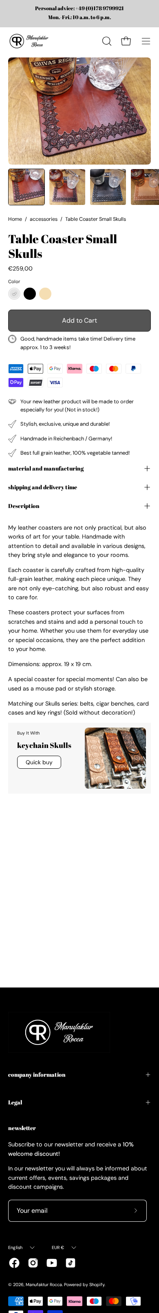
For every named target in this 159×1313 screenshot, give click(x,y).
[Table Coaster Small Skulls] (26, 187)
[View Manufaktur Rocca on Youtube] (52, 1263)
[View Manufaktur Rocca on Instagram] (33, 1263)
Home (15, 219)
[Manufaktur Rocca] (28, 41)
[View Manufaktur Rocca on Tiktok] (70, 1263)
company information (37, 1074)
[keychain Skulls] (115, 758)
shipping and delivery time (42, 487)
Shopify (96, 1284)
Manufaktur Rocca (44, 1284)
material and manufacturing (46, 468)
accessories (43, 219)
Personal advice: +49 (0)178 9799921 (79, 8)
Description (24, 506)
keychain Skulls (44, 745)
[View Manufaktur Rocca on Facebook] (14, 1263)
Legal (15, 1102)
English (15, 1247)
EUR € (58, 1247)
